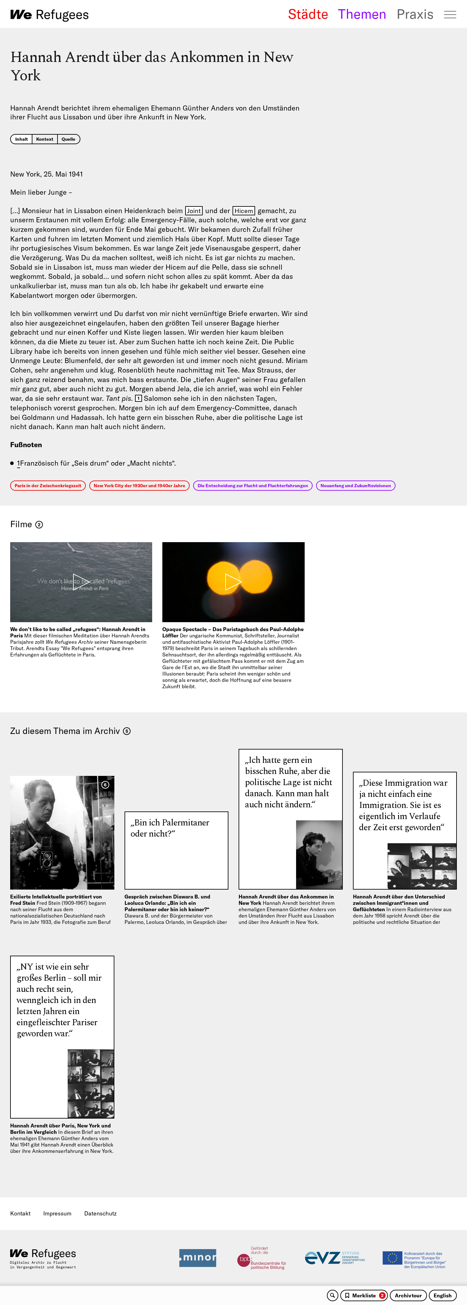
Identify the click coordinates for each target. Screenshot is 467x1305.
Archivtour (408, 1295)
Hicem (243, 211)
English (443, 1295)
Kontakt (20, 1213)
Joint (194, 211)
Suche (332, 1295)
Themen (362, 14)
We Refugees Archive (49, 15)
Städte (308, 14)
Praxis (415, 14)
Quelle (68, 139)
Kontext (44, 139)
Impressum (57, 1213)
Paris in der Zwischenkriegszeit (48, 485)
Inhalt (21, 139)
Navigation (450, 14)
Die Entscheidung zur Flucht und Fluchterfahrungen (253, 485)
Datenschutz (100, 1213)
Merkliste (367, 1295)
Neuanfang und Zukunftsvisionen (356, 485)
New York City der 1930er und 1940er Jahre (139, 485)
